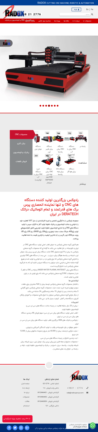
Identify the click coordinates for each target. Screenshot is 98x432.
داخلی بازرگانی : (52, 406)
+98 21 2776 (31, 14)
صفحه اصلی (25, 383)
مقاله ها (66, 21)
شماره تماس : (51, 383)
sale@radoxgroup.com (75, 393)
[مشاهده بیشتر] (82, 156)
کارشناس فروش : (48, 392)
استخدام (26, 406)
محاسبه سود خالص (44, 21)
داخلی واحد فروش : (51, 388)
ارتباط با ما (25, 388)
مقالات (27, 401)
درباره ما (77, 21)
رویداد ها (57, 21)
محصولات (87, 21)
